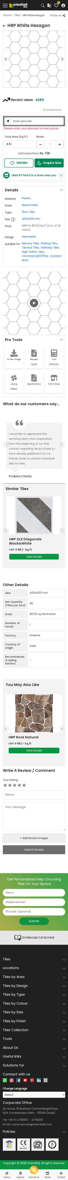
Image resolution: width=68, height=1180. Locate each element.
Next (65, 60)
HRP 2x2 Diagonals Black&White (25, 541)
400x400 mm (31, 219)
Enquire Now (52, 163)
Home (7, 15)
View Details (34, 557)
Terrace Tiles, (31, 247)
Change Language (15, 1088)
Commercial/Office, (36, 256)
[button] (34, 303)
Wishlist (22, 163)
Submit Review (34, 850)
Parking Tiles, (49, 243)
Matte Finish (30, 205)
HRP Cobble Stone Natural (31, 737)
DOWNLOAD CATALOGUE (38, 937)
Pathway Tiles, (50, 247)
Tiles (17, 15)
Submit (34, 921)
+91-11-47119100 (18, 1120)
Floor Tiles (28, 212)
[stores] (47, 1173)
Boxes (40, 137)
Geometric (29, 236)
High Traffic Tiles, (33, 252)
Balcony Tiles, (31, 243)
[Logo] (18, 5)
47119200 (37, 1120)
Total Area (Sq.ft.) (16, 137)
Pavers (26, 198)
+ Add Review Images (34, 838)
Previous (3, 60)
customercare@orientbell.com (31, 1124)
